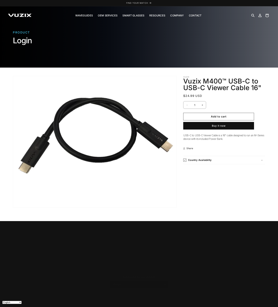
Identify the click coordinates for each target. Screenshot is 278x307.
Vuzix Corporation (135, 305)
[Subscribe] (164, 284)
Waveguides (84, 15)
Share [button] (189, 148)
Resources (157, 15)
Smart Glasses (133, 15)
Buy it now (219, 125)
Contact (195, 15)
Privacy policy (153, 305)
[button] (252, 15)
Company (177, 15)
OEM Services (107, 15)
